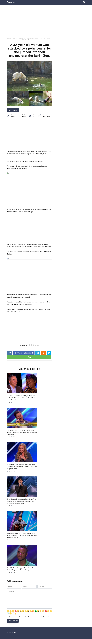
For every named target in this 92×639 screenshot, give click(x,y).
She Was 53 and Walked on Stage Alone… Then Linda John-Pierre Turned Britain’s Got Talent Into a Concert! (21, 398)
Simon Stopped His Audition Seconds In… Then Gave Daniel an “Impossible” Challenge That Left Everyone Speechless (21, 501)
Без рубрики (13, 110)
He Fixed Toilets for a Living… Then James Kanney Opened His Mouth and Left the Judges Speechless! (22, 432)
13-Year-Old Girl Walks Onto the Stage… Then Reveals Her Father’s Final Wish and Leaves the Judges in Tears (22, 467)
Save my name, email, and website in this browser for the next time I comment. (29, 616)
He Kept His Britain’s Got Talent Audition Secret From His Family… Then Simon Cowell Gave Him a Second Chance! (22, 535)
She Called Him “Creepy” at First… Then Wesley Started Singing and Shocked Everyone (22, 569)
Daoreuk (12, 2)
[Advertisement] (46, 22)
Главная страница (12, 38)
